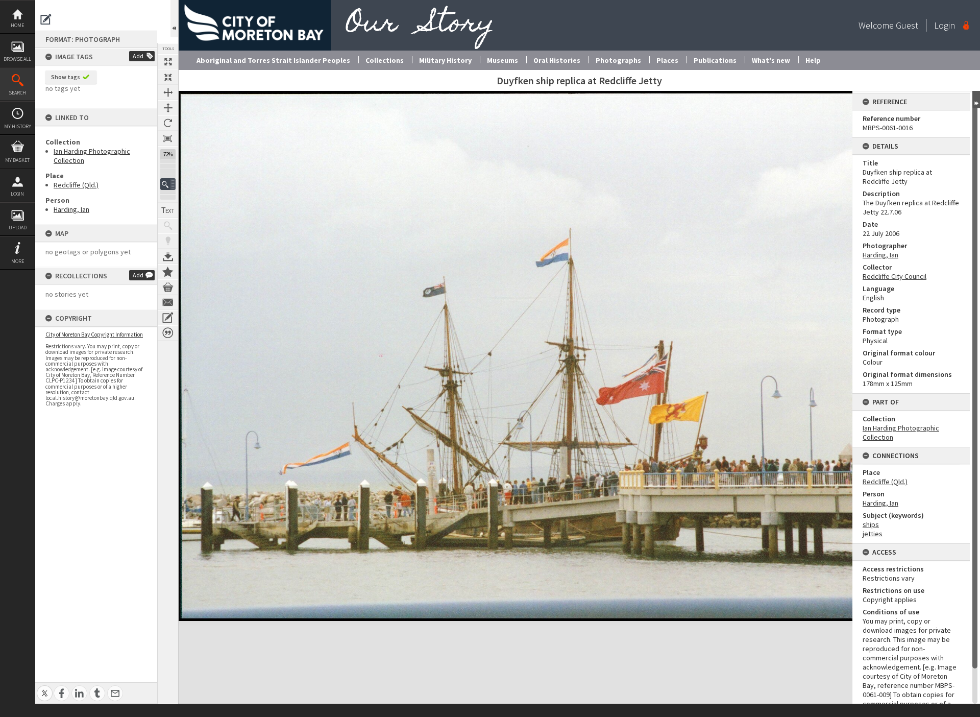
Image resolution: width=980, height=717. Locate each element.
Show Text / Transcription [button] (168, 210)
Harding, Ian (71, 209)
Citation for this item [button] (168, 333)
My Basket (17, 160)
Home (17, 25)
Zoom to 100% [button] (168, 138)
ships (871, 524)
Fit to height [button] (168, 107)
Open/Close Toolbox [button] (174, 18)
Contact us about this (168, 302)
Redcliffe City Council (894, 276)
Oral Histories (556, 60)
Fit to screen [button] (168, 77)
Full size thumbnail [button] (168, 61)
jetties (873, 533)
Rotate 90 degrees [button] (168, 123)
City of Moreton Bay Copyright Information (94, 334)
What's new (771, 60)
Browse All (17, 59)
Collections (384, 60)
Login (17, 193)
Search (17, 92)
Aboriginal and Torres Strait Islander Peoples (273, 60)
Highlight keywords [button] (168, 241)
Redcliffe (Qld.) (76, 184)
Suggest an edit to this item (46, 19)
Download (168, 256)
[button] (168, 184)
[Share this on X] (45, 687)
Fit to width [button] (168, 92)
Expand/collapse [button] (976, 99)
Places (667, 60)
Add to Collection (168, 271)
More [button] (17, 261)
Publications (715, 60)
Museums (502, 60)
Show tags (65, 77)
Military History (445, 60)
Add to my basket (168, 287)
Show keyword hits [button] (168, 225)
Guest (907, 25)
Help (813, 60)
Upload (18, 227)
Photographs (618, 60)
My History (17, 126)
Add (138, 56)
